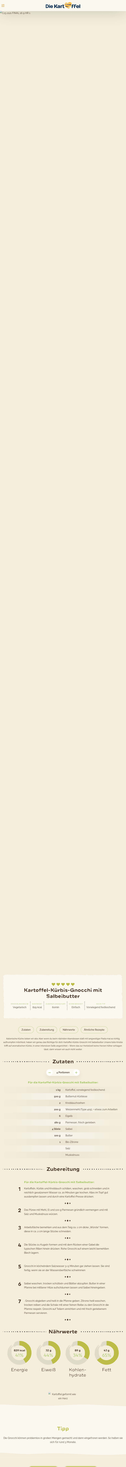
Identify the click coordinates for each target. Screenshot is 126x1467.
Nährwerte (69, 1029)
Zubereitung (47, 1029)
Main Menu (2, 5)
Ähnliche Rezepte (94, 1029)
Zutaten (26, 1029)
